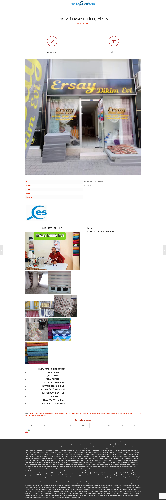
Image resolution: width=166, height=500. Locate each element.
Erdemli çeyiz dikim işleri (50, 413)
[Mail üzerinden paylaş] (134, 425)
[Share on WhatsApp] (57, 425)
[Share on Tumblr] (96, 425)
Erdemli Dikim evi (62, 413)
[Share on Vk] (108, 425)
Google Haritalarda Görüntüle (100, 231)
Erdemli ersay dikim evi (90, 413)
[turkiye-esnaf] (83, 4)
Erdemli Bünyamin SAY (36, 413)
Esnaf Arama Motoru (83, 23)
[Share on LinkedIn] (83, 425)
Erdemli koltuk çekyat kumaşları (106, 413)
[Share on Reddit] (121, 425)
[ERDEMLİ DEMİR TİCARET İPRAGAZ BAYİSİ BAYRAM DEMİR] (1, 250)
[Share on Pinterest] (70, 425)
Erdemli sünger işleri (41, 415)
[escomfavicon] (36, 213)
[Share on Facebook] (31, 425)
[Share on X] (44, 425)
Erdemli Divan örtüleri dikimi (75, 413)
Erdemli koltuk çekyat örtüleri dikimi (126, 413)
